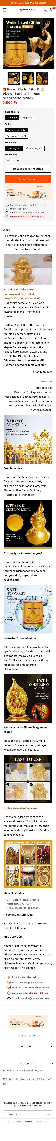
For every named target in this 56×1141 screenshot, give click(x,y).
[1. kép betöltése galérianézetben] (14, 78)
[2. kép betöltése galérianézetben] (28, 78)
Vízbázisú (12, 117)
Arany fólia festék (17, 130)
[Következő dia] (52, 79)
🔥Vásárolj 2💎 (34, 148)
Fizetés (28, 179)
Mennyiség (11, 154)
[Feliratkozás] (48, 1114)
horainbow (27, 1121)
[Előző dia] (3, 79)
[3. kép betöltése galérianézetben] (42, 78)
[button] (51, 10)
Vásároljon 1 (14, 148)
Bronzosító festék (17, 136)
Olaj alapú (28, 117)
